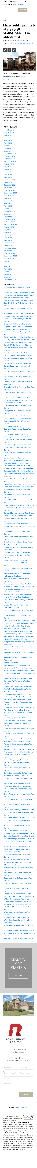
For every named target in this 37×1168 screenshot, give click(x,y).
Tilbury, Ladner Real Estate (14, 865)
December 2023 (10, 217)
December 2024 (10, 185)
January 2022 (9, 277)
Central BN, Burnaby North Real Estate (18, 363)
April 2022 (8, 269)
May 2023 (8, 235)
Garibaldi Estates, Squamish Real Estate (19, 513)
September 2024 (10, 193)
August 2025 (9, 164)
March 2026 (8, 146)
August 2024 (9, 196)
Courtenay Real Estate (12, 426)
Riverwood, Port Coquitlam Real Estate (18, 752)
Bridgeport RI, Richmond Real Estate (17, 324)
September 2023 (10, 224)
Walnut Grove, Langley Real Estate (17, 899)
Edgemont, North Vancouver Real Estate (19, 468)
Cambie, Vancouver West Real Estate (18, 342)
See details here (9, 80)
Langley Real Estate (11, 607)
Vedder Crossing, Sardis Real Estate (17, 894)
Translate (19, 4)
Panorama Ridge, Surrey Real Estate (17, 694)
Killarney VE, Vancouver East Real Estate (19, 586)
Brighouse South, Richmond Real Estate (18, 327)
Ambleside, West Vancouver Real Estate (19, 295)
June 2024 (8, 201)
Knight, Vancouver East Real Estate (17, 597)
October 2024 (9, 190)
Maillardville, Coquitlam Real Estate (17, 626)
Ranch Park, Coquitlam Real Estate (17, 741)
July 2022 (7, 261)
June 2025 (8, 169)
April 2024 (8, 206)
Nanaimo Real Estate (11, 663)
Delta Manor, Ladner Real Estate (16, 434)
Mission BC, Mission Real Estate (15, 639)
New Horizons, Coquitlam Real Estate (18, 665)
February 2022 (9, 274)
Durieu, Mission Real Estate (14, 458)
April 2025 (8, 174)
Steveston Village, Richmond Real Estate (19, 839)
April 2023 (8, 237)
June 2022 (8, 264)
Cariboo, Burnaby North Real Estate (17, 355)
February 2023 (9, 243)
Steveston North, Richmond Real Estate (19, 833)
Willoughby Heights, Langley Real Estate (19, 930)
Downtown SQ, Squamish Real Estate (18, 445)
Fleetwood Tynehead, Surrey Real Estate (19, 487)
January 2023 (9, 245)
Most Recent (9, 130)
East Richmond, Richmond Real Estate (18, 466)
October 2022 (9, 253)
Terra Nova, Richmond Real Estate (16, 859)
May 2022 (8, 266)
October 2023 (9, 222)
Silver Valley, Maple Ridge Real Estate (17, 786)
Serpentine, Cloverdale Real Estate (17, 783)
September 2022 (10, 256)
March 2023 (8, 240)
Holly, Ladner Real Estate (13, 576)
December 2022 (10, 248)
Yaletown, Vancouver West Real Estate (18, 938)
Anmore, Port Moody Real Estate (16, 298)
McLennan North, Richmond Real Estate (19, 634)
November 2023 (10, 219)
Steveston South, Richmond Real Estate (19, 836)
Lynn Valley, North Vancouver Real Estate (19, 621)
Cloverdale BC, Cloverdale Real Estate (18, 400)
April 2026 (8, 143)
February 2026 (9, 148)
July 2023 (7, 230)
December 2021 (10, 280)
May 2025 (8, 172)
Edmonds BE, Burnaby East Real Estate (18, 471)
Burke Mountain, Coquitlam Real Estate (18, 337)
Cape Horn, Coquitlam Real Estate (16, 353)
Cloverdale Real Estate (12, 403)
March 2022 (8, 272)
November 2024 (10, 188)
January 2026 (9, 151)
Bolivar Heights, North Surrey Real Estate (19, 313)
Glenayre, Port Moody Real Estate (16, 523)
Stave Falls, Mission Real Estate (15, 831)
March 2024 (8, 209)
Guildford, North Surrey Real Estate (17, 552)
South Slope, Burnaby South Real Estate (19, 810)
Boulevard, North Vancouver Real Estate (19, 316)
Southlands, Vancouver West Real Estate (19, 818)
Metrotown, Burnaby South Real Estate (18, 636)
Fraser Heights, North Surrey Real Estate (19, 505)
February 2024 (9, 211)
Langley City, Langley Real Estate (16, 605)
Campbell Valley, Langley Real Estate (17, 345)
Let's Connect (18, 975)
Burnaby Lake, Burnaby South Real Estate (19, 340)
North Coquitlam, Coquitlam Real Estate (19, 671)
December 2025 (10, 153)
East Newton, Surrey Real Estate (16, 463)
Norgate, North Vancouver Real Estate (18, 668)
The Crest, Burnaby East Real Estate (17, 862)
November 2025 (10, 156)
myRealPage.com (22, 1107)
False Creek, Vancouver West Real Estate (19, 484)
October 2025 (9, 159)
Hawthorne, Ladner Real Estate (15, 560)
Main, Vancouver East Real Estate (16, 628)
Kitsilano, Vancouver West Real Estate (18, 594)
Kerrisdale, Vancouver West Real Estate (18, 584)
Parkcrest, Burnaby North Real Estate (18, 697)
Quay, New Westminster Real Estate (17, 720)
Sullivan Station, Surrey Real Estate (17, 846)
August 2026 (9, 133)
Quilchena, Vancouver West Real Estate (19, 739)
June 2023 (8, 232)
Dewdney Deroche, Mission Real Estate (18, 437)
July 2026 (7, 135)
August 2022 (9, 259)
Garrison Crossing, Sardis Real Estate (18, 516)
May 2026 (8, 140)
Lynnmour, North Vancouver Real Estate (19, 623)
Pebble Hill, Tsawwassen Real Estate (17, 699)
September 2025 (10, 161)
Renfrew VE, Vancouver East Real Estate (19, 749)
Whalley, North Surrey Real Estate (16, 917)
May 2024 (8, 203)
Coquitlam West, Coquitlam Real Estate (19, 418)
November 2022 (10, 251)
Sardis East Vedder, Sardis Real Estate (18, 773)
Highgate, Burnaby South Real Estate (17, 573)
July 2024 (8, 198)
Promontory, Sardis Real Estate (15, 718)
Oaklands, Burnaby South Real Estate (18, 678)
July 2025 (7, 167)
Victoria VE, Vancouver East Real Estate (19, 896)
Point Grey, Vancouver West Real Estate (19, 707)
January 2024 (9, 214)
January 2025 (9, 182)
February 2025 (9, 180)
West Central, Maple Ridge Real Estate (18, 904)
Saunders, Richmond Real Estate (16, 775)
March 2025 (8, 177)
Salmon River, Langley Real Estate (16, 760)
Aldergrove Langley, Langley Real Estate (19, 292)
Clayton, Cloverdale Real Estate (16, 397)
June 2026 (8, 138)
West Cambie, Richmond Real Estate (17, 902)
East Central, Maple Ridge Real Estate (18, 460)
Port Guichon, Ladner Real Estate (16, 710)
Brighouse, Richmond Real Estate (16, 329)
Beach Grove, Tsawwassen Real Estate (18, 300)
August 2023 (9, 227)
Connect (23, 10)
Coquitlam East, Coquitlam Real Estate (18, 416)
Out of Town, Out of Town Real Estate (18, 686)
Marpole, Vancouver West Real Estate (18, 631)
